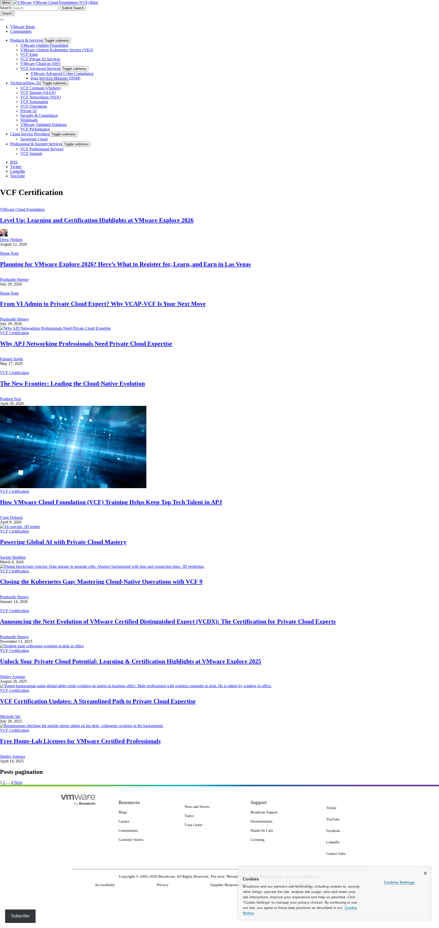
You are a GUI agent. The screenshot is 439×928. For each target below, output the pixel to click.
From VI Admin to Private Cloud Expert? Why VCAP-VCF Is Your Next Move (103, 303)
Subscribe (20, 916)
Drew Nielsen (11, 239)
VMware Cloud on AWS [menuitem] (40, 63)
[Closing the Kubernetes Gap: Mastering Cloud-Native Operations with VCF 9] (102, 566)
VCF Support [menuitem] (31, 153)
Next (18, 782)
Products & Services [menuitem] (26, 40)
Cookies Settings (399, 882)
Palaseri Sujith (11, 359)
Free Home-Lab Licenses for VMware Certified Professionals (80, 741)
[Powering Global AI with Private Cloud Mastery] (20, 526)
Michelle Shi (10, 716)
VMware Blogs (22, 27)
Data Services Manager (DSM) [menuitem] (55, 78)
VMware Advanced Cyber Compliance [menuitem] (61, 73)
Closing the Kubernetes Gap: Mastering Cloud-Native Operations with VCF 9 (101, 581)
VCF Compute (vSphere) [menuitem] (40, 88)
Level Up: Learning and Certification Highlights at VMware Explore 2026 (97, 220)
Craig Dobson (11, 517)
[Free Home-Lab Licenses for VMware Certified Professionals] (81, 726)
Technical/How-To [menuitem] (25, 83)
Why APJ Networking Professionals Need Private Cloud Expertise (86, 343)
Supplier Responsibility (228, 885)
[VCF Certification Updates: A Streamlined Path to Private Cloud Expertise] (136, 686)
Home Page (9, 253)
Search (5, 8)
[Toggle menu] (2, 19)
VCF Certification (14, 333)
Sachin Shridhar (13, 557)
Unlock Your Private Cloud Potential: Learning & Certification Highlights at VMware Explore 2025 (130, 661)
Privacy (163, 885)
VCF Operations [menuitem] (33, 106)
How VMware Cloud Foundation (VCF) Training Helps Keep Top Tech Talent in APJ (111, 502)
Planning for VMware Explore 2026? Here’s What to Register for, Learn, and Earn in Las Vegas (125, 264)
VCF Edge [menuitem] (29, 54)
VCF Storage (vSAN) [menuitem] (38, 92)
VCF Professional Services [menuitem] (42, 149)
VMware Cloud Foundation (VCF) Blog (65, 2)
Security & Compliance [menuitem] (39, 115)
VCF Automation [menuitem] (34, 102)
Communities (21, 31)
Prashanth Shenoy (14, 279)
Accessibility (105, 885)
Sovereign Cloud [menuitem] (34, 139)
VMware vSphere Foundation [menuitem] (44, 45)
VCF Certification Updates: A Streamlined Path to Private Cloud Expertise (98, 701)
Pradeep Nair (10, 399)
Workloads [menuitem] (29, 120)
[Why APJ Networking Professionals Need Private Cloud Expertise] (55, 328)
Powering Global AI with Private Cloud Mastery (63, 542)
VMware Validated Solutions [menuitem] (43, 124)
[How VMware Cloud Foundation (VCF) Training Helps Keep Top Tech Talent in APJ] (73, 487)
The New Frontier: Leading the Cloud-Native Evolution (72, 383)
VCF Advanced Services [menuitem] (40, 68)
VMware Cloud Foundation (22, 209)
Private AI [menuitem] (28, 111)
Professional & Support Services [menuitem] (36, 144)
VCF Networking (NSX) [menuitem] (40, 97)
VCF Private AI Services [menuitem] (40, 59)
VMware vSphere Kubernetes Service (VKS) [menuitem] (56, 50)
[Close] (425, 873)
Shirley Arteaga (12, 677)
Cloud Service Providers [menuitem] (29, 134)
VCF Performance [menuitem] (35, 129)
